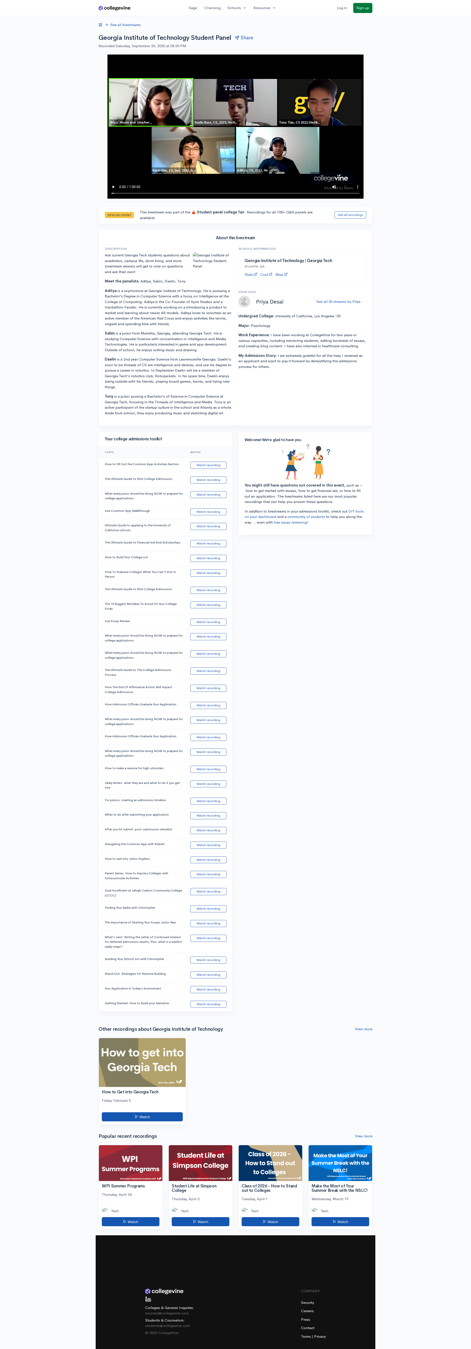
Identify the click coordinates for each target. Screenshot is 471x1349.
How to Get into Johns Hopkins (127, 859)
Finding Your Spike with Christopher (130, 907)
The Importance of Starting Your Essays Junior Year (140, 922)
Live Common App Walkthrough (127, 511)
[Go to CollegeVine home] (115, 8)
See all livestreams (125, 24)
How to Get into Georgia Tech (130, 1092)
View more (363, 1029)
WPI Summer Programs (123, 1186)
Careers (307, 1310)
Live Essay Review (117, 621)
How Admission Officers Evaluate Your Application (140, 704)
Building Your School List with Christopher (134, 959)
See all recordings (350, 215)
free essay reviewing (290, 522)
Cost (264, 274)
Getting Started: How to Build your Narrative (137, 1003)
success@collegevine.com (167, 1313)
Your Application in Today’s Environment (133, 988)
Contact (307, 1327)
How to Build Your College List (126, 557)
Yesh (115, 1211)
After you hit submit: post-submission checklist (138, 829)
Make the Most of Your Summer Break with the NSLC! (340, 1188)
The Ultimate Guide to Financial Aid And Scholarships (143, 542)
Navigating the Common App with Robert (135, 844)
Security (307, 1302)
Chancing (212, 7)
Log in (342, 7)
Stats (249, 274)
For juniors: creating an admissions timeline (135, 800)
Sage (193, 7)
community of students (306, 516)
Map (279, 274)
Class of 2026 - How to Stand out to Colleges (269, 1188)
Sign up (362, 7)
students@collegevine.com (167, 1325)
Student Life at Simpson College (194, 1188)
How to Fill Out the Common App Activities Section (142, 464)
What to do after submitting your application (137, 814)
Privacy (320, 1336)
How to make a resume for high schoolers (134, 768)
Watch (144, 1116)
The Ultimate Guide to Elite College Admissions (138, 479)
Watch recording (208, 465)
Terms (306, 1336)
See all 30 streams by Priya (338, 301)
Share (247, 38)
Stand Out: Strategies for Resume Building (135, 974)
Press (305, 1319)
